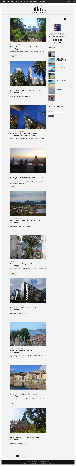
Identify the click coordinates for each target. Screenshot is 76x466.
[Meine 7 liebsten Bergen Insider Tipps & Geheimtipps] (28, 247)
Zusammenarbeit (30, 461)
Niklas (22, 44)
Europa (16, 218)
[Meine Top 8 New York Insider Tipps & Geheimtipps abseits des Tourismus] (28, 117)
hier (65, 36)
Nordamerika (17, 44)
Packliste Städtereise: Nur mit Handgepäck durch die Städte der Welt (61, 52)
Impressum (36, 461)
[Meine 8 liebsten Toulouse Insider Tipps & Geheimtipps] (28, 420)
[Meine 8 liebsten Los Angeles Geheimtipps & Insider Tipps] (28, 160)
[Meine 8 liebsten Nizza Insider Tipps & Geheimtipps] (28, 334)
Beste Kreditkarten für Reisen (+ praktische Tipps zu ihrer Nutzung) (61, 96)
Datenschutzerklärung (44, 461)
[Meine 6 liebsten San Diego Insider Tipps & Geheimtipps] (28, 30)
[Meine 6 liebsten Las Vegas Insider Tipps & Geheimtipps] (28, 73)
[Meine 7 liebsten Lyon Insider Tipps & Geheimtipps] (28, 377)
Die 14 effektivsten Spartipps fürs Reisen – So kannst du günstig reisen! (61, 59)
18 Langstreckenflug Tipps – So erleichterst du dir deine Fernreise (61, 88)
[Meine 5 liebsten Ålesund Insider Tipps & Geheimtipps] (28, 203)
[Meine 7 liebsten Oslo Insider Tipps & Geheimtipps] (28, 290)
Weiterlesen (13, 56)
